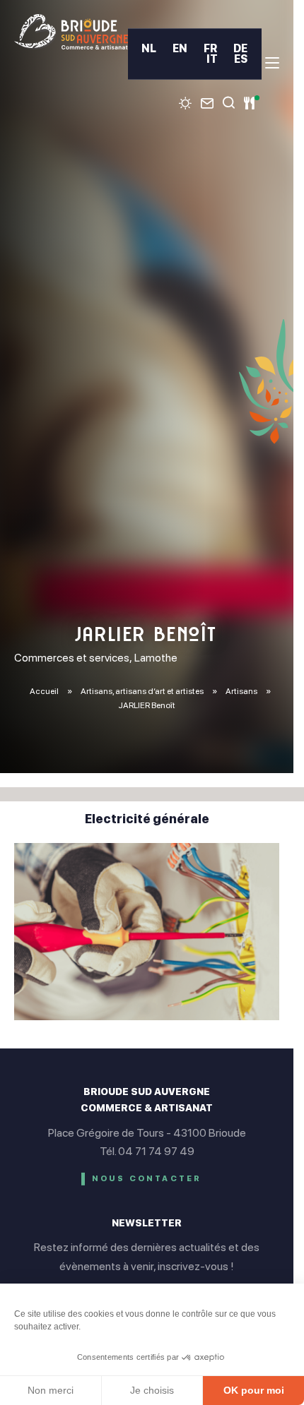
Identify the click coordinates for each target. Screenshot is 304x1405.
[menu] (272, 63)
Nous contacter (147, 1178)
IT (212, 59)
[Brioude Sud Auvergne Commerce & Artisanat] (71, 31)
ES (240, 59)
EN (180, 48)
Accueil (44, 691)
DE (240, 48)
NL (148, 48)
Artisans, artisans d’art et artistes (143, 691)
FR (210, 48)
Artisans (242, 691)
